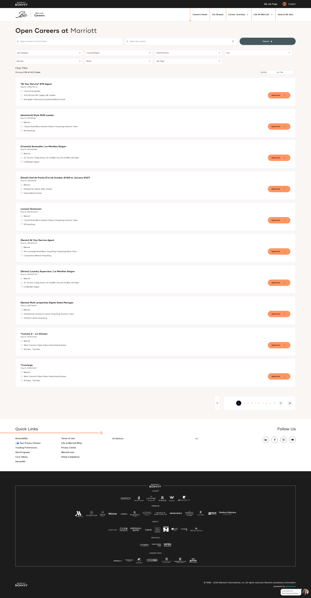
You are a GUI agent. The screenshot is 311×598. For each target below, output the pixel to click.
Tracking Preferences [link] (26, 447)
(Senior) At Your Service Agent (37, 240)
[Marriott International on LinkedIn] (266, 440)
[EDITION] (126, 498)
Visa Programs (22, 452)
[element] (139, 561)
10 (274, 403)
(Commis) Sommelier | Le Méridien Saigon (43, 146)
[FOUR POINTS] (123, 530)
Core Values (21, 457)
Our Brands (217, 14)
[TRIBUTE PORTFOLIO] (160, 514)
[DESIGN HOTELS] (176, 514)
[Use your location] (233, 41)
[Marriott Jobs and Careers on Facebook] (274, 440)
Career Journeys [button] (236, 14)
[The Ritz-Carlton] (139, 499)
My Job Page (270, 4)
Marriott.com (67, 452)
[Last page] (289, 403)
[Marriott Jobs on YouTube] (292, 440)
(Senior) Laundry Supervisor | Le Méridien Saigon (48, 271)
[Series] (167, 546)
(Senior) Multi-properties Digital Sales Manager (47, 303)
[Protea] (196, 530)
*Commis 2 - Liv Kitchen (34, 334)
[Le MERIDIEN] (123, 514)
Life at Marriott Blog (71, 443)
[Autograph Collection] (147, 514)
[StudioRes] (152, 561)
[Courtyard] (112, 530)
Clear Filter (21, 68)
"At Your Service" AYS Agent (36, 84)
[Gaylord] (200, 515)
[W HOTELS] (172, 499)
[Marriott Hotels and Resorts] (79, 515)
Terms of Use (68, 438)
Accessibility (21, 438)
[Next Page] (281, 403)
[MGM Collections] (212, 514)
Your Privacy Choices (30, 443)
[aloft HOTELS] (175, 530)
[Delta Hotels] (102, 515)
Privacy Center (68, 447)
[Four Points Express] (156, 546)
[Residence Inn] (118, 560)
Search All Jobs (285, 14)
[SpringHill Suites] (136, 530)
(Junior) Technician (31, 209)
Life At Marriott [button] (261, 14)
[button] (48, 53)
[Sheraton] (91, 515)
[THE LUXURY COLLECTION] (151, 499)
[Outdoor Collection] (227, 514)
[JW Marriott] (183, 499)
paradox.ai (291, 586)
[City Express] (144, 546)
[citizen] (166, 531)
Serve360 (20, 461)
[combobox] (68, 41)
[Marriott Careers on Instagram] (283, 440)
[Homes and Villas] (180, 561)
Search (266, 41)
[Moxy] (184, 530)
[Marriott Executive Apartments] (193, 561)
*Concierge (27, 365)
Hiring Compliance (70, 457)
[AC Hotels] (157, 531)
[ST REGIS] (162, 499)
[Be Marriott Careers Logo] (31, 14)
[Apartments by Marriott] (166, 561)
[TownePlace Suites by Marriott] (129, 560)
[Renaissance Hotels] (135, 515)
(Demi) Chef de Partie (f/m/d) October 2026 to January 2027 (55, 178)
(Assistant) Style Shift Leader (37, 115)
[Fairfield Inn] (148, 530)
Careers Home (199, 14)
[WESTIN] (112, 514)
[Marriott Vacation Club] (189, 514)
